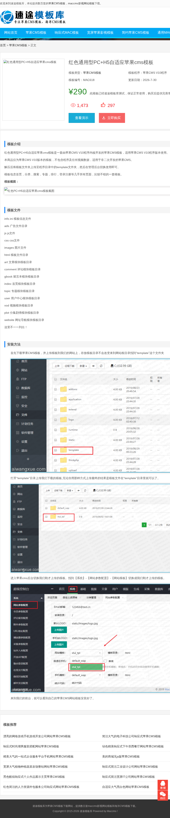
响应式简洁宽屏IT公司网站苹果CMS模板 (128, 776)
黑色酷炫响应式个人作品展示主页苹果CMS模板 (34, 776)
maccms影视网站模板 (81, 3)
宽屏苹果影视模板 (100, 32)
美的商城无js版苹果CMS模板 (121, 756)
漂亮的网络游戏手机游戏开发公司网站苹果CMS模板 (37, 736)
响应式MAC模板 (67, 32)
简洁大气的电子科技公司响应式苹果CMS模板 (131, 736)
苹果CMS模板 (57, 3)
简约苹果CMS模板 (135, 32)
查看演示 (81, 118)
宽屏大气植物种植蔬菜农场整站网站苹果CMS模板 (35, 766)
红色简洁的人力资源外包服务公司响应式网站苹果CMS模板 (41, 786)
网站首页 (10, 32)
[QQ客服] (163, 785)
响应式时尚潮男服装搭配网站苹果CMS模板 (31, 746)
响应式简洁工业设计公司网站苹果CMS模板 (130, 766)
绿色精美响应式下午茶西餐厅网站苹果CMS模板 (133, 746)
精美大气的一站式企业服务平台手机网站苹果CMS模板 (38, 756)
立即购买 (114, 118)
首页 (3, 45)
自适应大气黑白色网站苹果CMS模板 (125, 786)
